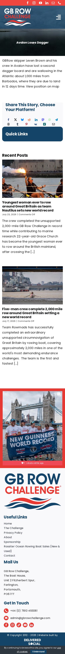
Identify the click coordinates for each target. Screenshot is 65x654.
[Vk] (35, 124)
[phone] (59, 2)
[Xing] (45, 124)
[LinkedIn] (36, 120)
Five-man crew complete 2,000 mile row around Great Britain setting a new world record (32, 313)
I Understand (38, 651)
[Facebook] (9, 120)
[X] (15, 120)
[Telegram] (57, 120)
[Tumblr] (17, 124)
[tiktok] (18, 625)
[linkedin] (46, 2)
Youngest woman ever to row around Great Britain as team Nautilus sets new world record (28, 206)
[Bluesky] (22, 120)
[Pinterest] (27, 124)
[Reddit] (29, 120)
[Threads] (9, 124)
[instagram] (34, 2)
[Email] (53, 124)
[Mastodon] (43, 120)
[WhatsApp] (49, 120)
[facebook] (27, 2)
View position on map (42, 86)
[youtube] (40, 2)
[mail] (53, 2)
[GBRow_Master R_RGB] (32, 475)
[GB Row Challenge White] (17, 10)
